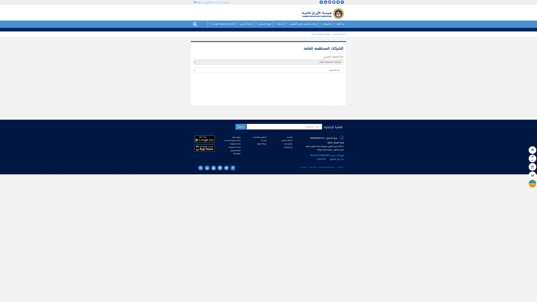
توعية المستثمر (265, 24)
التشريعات (326, 24)
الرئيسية (289, 137)
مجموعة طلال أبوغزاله (325, 149)
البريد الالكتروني (209, 2)
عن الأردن (227, 2)
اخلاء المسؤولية (235, 143)
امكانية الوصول (235, 150)
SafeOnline (237, 153)
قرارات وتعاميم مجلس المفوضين (303, 24)
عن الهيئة (340, 24)
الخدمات (280, 24)
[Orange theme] (532, 185)
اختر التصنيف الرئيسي (333, 57)
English (199, 2)
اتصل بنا (263, 140)
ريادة (219, 2)
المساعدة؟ (312, 167)
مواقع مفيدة (288, 143)
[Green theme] (532, 181)
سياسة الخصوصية (235, 147)
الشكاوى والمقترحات (259, 137)
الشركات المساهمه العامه (320, 34)
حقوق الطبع (236, 137)
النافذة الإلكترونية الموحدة (223, 24)
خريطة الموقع (261, 143)
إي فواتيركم (288, 147)
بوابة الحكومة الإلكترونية (327, 167)
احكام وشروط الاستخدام (232, 140)
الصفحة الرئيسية (339, 34)
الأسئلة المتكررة (286, 140)
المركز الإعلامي (246, 24)
